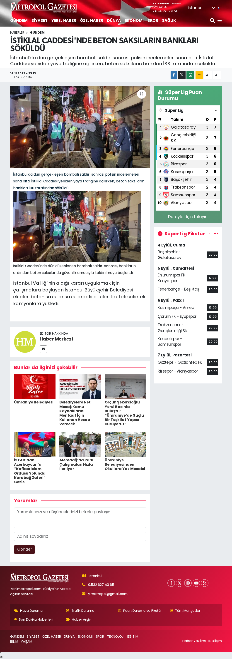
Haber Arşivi (81, 619)
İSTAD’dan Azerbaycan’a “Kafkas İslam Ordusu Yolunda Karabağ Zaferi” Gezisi (30, 471)
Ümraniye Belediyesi (33, 402)
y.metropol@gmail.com (108, 593)
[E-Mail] (43, 349)
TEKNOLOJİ (116, 636)
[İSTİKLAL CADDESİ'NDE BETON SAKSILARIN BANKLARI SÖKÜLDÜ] (80, 127)
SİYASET (39, 20)
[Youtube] (196, 583)
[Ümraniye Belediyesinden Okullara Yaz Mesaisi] (125, 444)
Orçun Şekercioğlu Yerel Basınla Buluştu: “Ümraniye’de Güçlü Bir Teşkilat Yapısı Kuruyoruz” (124, 413)
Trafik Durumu (82, 610)
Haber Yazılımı (194, 640)
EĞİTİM (132, 636)
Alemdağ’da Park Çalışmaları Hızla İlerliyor (76, 464)
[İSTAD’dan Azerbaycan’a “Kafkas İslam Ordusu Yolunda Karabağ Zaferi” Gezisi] (35, 444)
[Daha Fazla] (199, 75)
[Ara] (213, 21)
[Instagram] (188, 583)
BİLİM (14, 641)
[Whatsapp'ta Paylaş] (190, 75)
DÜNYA (114, 20)
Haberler (17, 32)
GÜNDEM (19, 20)
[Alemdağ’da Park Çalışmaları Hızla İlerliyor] (80, 444)
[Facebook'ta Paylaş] (174, 75)
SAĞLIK (169, 20)
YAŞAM (26, 641)
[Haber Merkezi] (25, 341)
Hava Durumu (31, 610)
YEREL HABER (63, 20)
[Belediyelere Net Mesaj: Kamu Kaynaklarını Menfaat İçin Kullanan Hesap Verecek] (80, 386)
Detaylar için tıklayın (188, 216)
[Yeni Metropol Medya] (44, 7)
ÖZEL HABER (91, 20)
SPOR (152, 20)
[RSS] (204, 583)
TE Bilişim (214, 640)
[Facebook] (171, 583)
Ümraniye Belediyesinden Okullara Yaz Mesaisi (125, 464)
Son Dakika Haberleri (36, 619)
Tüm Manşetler (187, 610)
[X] (179, 583)
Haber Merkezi (56, 339)
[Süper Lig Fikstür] (216, 233)
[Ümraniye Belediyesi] (35, 386)
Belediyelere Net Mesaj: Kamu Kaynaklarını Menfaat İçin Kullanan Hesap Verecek (75, 413)
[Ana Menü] (219, 21)
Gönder (24, 549)
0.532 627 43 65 (101, 584)
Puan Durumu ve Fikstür (142, 610)
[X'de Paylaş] (182, 75)
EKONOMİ (134, 20)
